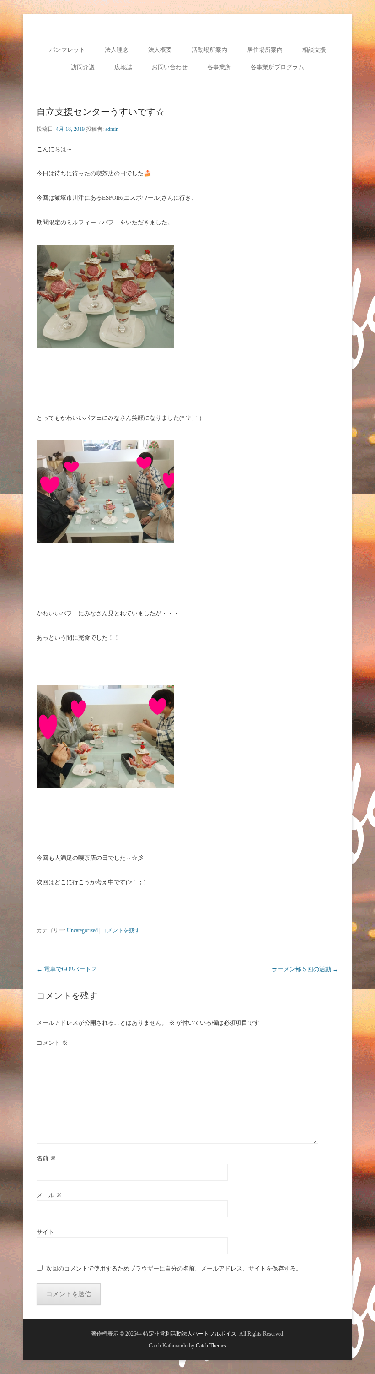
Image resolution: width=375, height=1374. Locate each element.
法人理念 (117, 49)
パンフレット (67, 49)
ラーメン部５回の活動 (305, 969)
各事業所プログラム (277, 67)
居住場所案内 (265, 49)
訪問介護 (83, 67)
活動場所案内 (209, 49)
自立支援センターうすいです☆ (101, 112)
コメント (52, 1042)
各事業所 (219, 67)
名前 (46, 1158)
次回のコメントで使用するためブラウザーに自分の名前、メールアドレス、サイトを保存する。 (174, 1268)
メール (49, 1195)
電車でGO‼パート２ (67, 969)
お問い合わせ (170, 67)
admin (111, 129)
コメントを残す (121, 930)
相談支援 (314, 49)
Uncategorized (82, 930)
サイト (45, 1231)
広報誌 (123, 67)
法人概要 (160, 49)
